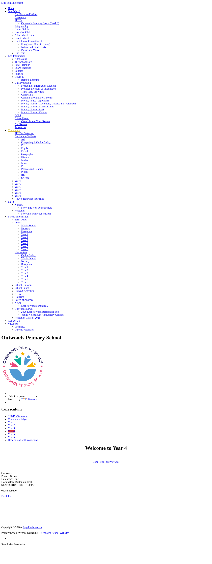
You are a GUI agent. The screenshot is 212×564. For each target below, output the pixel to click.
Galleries (19, 296)
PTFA (18, 293)
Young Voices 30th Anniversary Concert (42, 314)
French (24, 151)
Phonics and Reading (32, 169)
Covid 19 (19, 76)
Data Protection (23, 82)
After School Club (24, 35)
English (25, 148)
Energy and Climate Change (36, 44)
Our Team (20, 53)
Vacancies (13, 323)
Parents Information (18, 216)
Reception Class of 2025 (27, 317)
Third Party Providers (32, 91)
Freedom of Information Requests (38, 85)
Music (24, 163)
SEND (18, 20)
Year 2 (18, 183)
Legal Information (32, 527)
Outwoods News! (24, 308)
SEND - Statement (24, 133)
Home (11, 8)
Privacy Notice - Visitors (34, 112)
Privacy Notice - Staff (32, 109)
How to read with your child (29, 198)
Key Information (16, 56)
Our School (14, 11)
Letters (18, 222)
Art (23, 139)
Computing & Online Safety (36, 142)
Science (25, 177)
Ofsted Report (22, 118)
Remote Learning (30, 79)
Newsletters (21, 252)
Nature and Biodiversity (33, 47)
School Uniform (23, 285)
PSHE (24, 172)
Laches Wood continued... (35, 305)
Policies (19, 73)
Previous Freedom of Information (38, 88)
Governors (20, 17)
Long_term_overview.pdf (106, 461)
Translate (32, 399)
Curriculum (14, 130)
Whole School (28, 225)
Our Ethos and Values (26, 14)
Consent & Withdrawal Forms (37, 97)
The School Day (23, 61)
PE (22, 166)
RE (23, 175)
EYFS (11, 201)
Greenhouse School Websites (54, 532)
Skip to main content (12, 2)
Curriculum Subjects (25, 136)
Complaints (27, 94)
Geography (27, 154)
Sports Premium (23, 67)
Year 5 (18, 192)
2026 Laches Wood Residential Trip (40, 311)
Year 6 (18, 195)
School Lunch (22, 288)
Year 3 (18, 186)
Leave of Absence (24, 299)
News (18, 302)
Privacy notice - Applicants (35, 100)
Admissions (21, 59)
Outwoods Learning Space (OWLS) (40, 23)
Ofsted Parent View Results (35, 121)
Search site (7, 544)
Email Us (6, 496)
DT (23, 145)
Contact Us (14, 320)
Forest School (22, 38)
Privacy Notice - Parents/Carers (37, 106)
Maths (24, 160)
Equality (19, 70)
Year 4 (18, 189)
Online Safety (22, 29)
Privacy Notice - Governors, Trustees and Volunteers (48, 103)
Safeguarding (21, 26)
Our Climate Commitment (28, 41)
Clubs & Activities (24, 291)
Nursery (19, 204)
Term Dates (21, 219)
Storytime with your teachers (36, 213)
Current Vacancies (24, 329)
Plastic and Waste (30, 50)
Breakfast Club (22, 32)
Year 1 (18, 180)
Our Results (21, 124)
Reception (20, 210)
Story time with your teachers (36, 207)
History (25, 157)
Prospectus (20, 127)
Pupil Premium (22, 64)
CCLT (18, 115)
